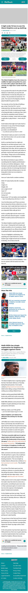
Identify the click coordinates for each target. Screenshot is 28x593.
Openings (15, 563)
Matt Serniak (6, 30)
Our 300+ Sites (17, 565)
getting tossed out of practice (14, 387)
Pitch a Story (4, 570)
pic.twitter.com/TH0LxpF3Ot (12, 410)
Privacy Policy (17, 570)
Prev (5, 59)
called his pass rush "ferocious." (15, 476)
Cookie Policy (16, 573)
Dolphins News (8, 335)
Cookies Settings (17, 578)
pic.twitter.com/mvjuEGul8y (19, 197)
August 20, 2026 (18, 411)
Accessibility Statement (19, 575)
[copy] (10, 33)
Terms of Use (4, 573)
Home (2, 335)
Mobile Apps (4, 568)
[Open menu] (2, 2)
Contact (3, 565)
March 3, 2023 (18, 131)
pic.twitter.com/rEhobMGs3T (9, 130)
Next (22, 59)
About (2, 563)
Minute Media (8, 581)
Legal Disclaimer (5, 575)
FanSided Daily (17, 568)
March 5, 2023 (20, 199)
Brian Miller (6, 357)
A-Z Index (3, 578)
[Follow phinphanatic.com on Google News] (25, 284)
